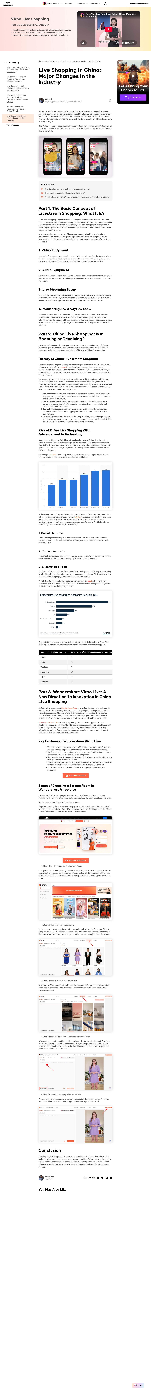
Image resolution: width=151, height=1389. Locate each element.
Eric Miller (49, 99)
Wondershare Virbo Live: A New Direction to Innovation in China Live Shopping (77, 197)
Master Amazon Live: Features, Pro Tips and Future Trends (16, 109)
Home (41, 61)
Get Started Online (77, 776)
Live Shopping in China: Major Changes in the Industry (16, 118)
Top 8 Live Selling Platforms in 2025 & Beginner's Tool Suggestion (18, 70)
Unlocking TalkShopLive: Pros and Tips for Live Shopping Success (17, 79)
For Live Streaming (52, 61)
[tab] (18, 62)
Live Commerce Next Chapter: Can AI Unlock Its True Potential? (18, 88)
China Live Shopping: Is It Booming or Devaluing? (65, 193)
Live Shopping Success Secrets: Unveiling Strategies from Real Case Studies (17, 98)
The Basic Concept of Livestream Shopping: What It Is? (67, 189)
